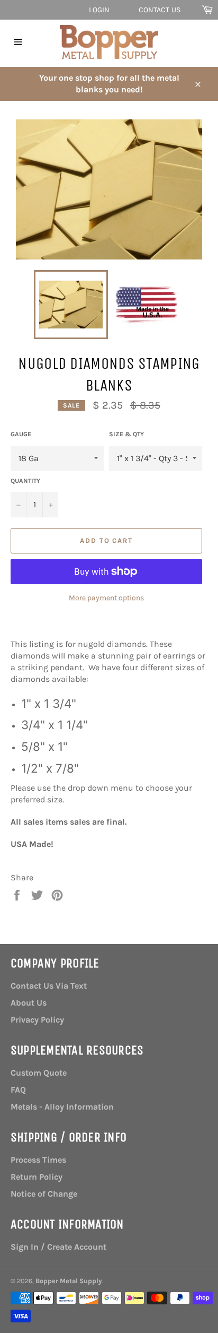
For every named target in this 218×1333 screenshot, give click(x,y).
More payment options (106, 597)
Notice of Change (44, 1194)
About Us (29, 1003)
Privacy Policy (37, 1020)
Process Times (38, 1160)
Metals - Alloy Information (62, 1107)
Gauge (21, 434)
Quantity (25, 480)
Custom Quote (39, 1073)
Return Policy (36, 1177)
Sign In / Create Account (58, 1247)
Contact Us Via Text (49, 986)
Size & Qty (126, 434)
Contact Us (159, 9)
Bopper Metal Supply (68, 1281)
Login (99, 9)
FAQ (18, 1090)
